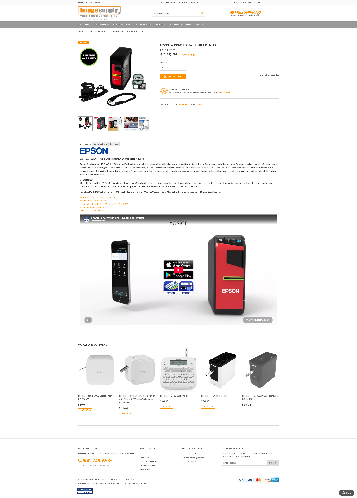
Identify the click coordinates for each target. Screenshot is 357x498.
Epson (199, 104)
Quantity (164, 62)
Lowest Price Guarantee (149, 461)
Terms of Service (130, 479)
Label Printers (101, 24)
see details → (226, 92)
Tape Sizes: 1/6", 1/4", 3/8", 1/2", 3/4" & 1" (98, 197)
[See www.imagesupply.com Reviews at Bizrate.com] (85, 491)
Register (243, 2)
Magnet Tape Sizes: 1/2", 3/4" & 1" (95, 200)
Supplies (160, 24)
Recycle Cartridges (147, 465)
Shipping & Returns (188, 461)
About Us (81, 2)
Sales (188, 24)
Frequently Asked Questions (192, 458)
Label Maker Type (143, 24)
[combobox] (178, 13)
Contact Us (144, 458)
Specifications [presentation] (100, 144)
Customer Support (188, 454)
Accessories (175, 24)
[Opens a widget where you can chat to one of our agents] (346, 493)
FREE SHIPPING (247, 12)
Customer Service (93, 2)
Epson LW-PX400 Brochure (93, 210)
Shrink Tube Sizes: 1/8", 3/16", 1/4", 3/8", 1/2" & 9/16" (104, 204)
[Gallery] (113, 88)
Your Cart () (253, 2)
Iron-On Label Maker (96, 31)
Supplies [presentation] (114, 144)
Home (80, 31)
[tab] (85, 144)
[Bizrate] (89, 493)
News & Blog (145, 469)
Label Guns (83, 24)
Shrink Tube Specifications (92, 207)
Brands (199, 24)
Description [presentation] (85, 144)
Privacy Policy (116, 479)
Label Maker (184, 104)
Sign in (236, 2)
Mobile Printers (121, 24)
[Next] (145, 80)
